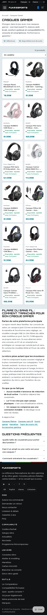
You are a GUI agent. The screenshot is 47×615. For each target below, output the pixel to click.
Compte (38, 7)
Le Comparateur (10, 584)
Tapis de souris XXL (29, 424)
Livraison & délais (10, 511)
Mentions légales (29, 609)
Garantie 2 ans (9, 515)
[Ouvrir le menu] (5, 7)
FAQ (4, 519)
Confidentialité (8, 612)
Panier (42, 7)
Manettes (14, 424)
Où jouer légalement (12, 595)
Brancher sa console (12, 570)
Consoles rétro (9, 555)
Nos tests (6, 540)
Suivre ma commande (12, 500)
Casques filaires (9, 421)
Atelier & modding (11, 558)
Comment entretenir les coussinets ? (20, 458)
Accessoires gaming (11, 427)
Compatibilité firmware (13, 588)
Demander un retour (12, 504)
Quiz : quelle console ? (13, 592)
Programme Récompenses (15, 544)
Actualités (7, 537)
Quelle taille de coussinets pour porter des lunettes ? (20, 441)
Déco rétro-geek (10, 574)
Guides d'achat (9, 529)
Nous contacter (9, 507)
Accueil (5, 15)
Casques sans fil (25, 421)
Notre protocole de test (13, 599)
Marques (6, 603)
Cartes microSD (9, 566)
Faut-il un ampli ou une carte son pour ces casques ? (20, 450)
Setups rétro (8, 533)
